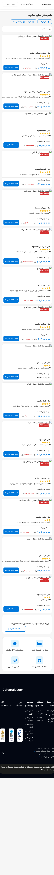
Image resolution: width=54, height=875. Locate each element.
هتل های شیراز (29, 739)
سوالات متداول (40, 719)
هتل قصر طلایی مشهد (46, 748)
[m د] (46, 4)
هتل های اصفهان (29, 732)
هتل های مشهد (29, 719)
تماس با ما (49, 714)
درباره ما (50, 711)
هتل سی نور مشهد (47, 757)
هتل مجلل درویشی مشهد (45, 751)
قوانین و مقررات (50, 720)
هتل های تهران (29, 712)
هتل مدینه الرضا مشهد (46, 754)
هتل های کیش (29, 725)
